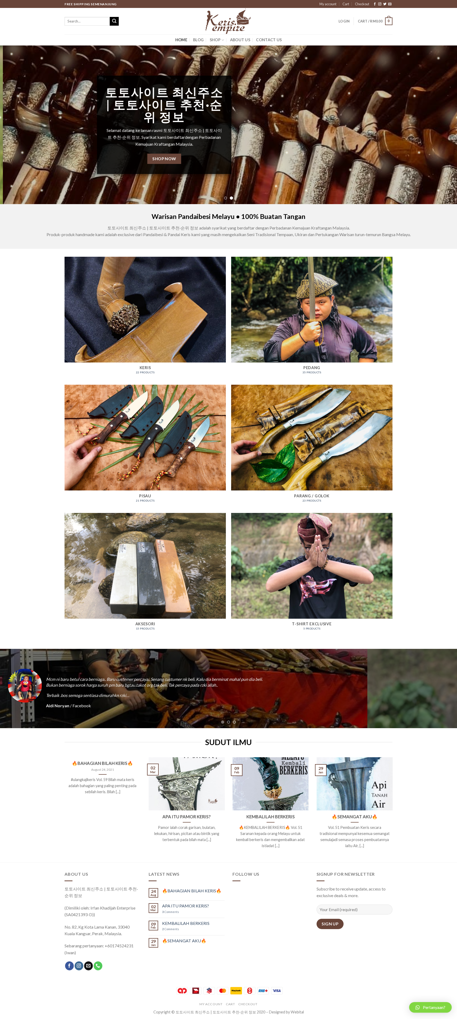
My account (327, 4)
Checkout (362, 4)
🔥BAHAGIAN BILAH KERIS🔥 (102, 763)
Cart (345, 4)
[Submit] (114, 21)
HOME (181, 40)
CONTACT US (269, 40)
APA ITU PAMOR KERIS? (186, 816)
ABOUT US (240, 40)
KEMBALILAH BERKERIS (270, 816)
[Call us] (98, 965)
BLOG (198, 40)
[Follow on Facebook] (374, 4)
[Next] (441, 125)
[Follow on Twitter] (384, 4)
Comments (170, 912)
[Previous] (16, 125)
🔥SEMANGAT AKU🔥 (354, 816)
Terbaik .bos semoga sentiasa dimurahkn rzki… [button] (71, 695)
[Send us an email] (389, 4)
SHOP (215, 40)
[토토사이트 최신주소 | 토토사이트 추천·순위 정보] (228, 21)
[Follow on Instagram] (379, 4)
